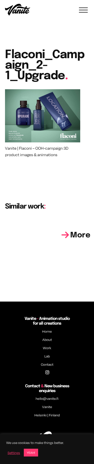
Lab (47, 356)
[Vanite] (17, 10)
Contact (47, 364)
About (47, 339)
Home (47, 331)
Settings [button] (14, 452)
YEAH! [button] (31, 452)
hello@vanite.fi (47, 398)
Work (47, 347)
